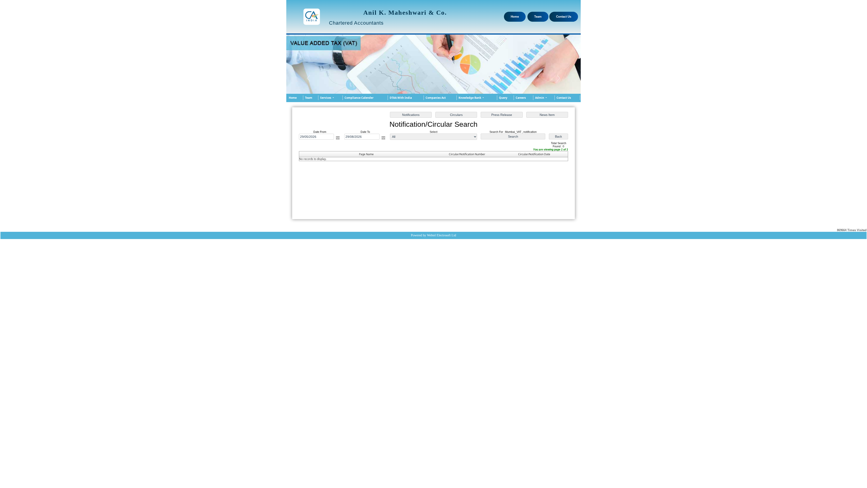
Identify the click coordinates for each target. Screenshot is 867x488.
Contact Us (563, 16)
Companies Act (436, 98)
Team (538, 16)
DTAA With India (401, 98)
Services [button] (326, 98)
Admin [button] (540, 98)
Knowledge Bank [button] (470, 98)
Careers (521, 98)
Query (503, 98)
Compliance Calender (359, 98)
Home (515, 16)
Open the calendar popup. (337, 137)
